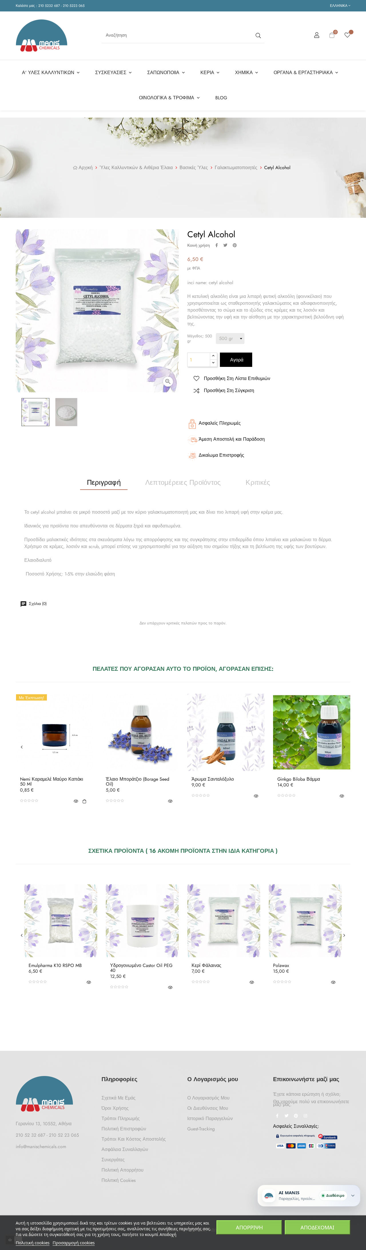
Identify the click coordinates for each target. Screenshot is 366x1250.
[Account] (316, 36)
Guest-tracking (201, 1129)
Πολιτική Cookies (119, 1180)
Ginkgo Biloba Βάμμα (298, 779)
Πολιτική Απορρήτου (123, 1170)
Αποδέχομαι (317, 1227)
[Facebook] (277, 1116)
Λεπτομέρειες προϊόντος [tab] (183, 482)
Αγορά (236, 360)
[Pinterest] (296, 1116)
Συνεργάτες (113, 1159)
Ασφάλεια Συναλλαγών (125, 1149)
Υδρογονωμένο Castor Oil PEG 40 (141, 968)
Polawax (281, 965)
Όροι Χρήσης (115, 1108)
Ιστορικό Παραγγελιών (210, 1118)
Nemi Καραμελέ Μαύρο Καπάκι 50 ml (51, 782)
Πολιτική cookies (32, 1242)
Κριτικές (258, 482)
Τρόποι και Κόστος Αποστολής (134, 1139)
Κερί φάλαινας (206, 965)
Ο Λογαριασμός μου (208, 1098)
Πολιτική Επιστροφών (124, 1129)
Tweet (225, 245)
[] (84, 800)
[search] (257, 35)
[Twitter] (286, 1116)
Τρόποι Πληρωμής (121, 1118)
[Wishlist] (347, 35)
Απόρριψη (249, 1227)
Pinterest (235, 245)
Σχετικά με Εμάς (119, 1098)
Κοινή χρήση (216, 245)
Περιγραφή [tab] (104, 482)
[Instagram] (305, 1116)
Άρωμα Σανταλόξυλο (213, 779)
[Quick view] (75, 800)
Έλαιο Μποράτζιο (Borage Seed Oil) (137, 782)
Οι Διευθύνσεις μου (207, 1108)
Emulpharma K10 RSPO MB (55, 965)
